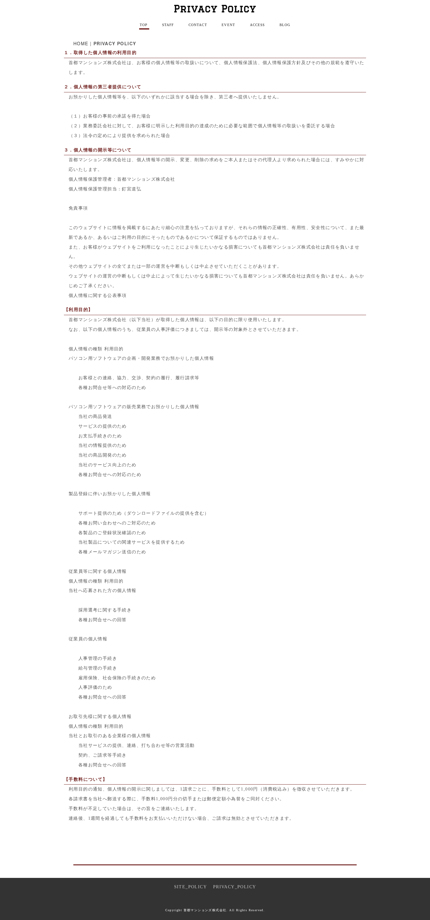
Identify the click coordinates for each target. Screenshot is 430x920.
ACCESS (257, 25)
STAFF (168, 25)
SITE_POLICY (190, 886)
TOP (143, 25)
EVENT (228, 25)
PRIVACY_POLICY (234, 886)
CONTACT (198, 25)
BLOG (285, 25)
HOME (80, 43)
